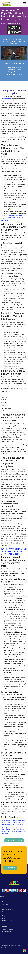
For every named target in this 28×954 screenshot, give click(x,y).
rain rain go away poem (12, 824)
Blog (3, 918)
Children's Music (6, 98)
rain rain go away (6, 820)
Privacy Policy (6, 931)
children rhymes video (16, 827)
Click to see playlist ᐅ (15, 840)
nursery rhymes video (7, 829)
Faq (3, 916)
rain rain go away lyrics (8, 822)
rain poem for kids (16, 831)
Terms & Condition (8, 929)
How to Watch (6, 912)
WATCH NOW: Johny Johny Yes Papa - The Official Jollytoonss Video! (14, 551)
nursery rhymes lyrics (18, 820)
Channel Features (7, 909)
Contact (4, 926)
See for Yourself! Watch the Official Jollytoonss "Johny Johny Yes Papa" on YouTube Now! (13, 218)
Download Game (7, 920)
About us (5, 904)
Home (3, 23)
